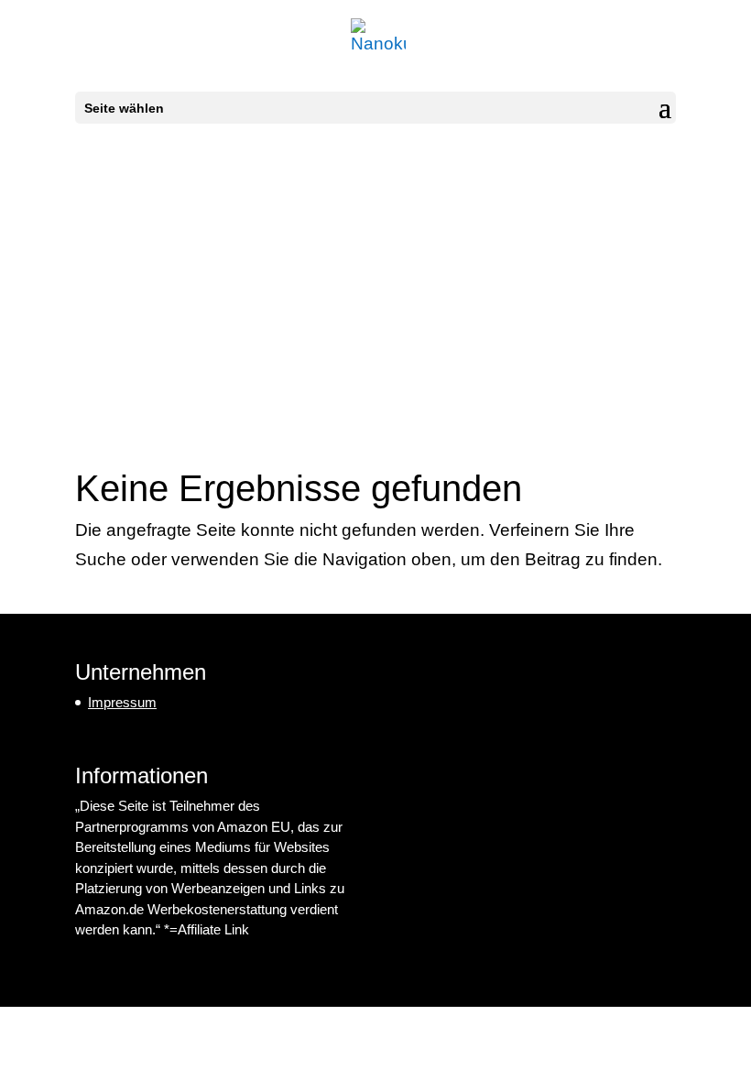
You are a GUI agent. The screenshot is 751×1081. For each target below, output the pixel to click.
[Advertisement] (375, 279)
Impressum (122, 702)
